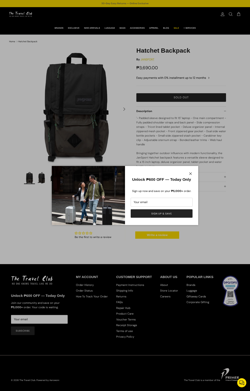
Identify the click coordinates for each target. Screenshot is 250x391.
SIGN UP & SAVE (161, 213)
